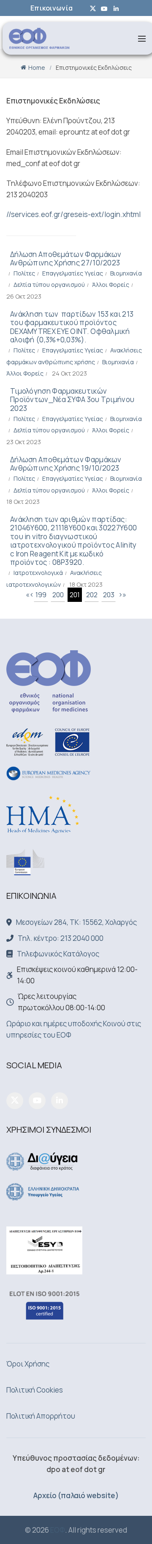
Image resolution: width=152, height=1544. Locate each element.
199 (40, 594)
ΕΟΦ (57, 1530)
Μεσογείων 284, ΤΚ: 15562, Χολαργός (76, 922)
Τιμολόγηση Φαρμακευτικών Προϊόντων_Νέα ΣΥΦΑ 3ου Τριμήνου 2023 (72, 399)
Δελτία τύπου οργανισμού (49, 285)
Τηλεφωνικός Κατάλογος (58, 954)
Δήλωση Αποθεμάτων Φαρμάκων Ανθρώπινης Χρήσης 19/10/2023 (66, 464)
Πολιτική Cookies (34, 1390)
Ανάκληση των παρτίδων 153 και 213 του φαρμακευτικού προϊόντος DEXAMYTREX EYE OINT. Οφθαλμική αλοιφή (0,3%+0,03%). (71, 326)
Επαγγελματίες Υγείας (72, 273)
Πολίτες (24, 273)
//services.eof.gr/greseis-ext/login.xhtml (73, 214)
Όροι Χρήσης (27, 1364)
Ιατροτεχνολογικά (38, 573)
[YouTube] (37, 1100)
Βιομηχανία (126, 273)
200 (58, 594)
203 (108, 594)
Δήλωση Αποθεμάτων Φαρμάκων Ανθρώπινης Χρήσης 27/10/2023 (66, 258)
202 (92, 594)
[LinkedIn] (59, 1100)
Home (36, 68)
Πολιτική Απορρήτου (40, 1416)
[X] (14, 1100)
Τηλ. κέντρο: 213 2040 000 (60, 938)
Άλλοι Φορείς (110, 285)
